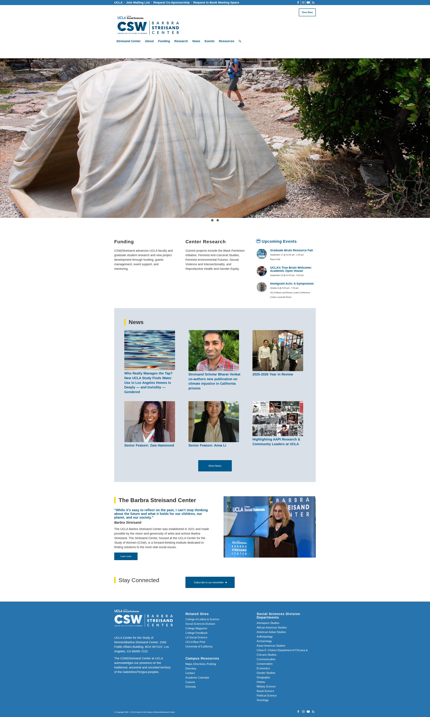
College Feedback (196, 632)
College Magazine (196, 628)
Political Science (267, 695)
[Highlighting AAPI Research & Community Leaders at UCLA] (277, 418)
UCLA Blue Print (195, 642)
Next (427, 138)
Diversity (190, 686)
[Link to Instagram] (303, 2)
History (261, 682)
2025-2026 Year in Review (272, 374)
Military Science (266, 686)
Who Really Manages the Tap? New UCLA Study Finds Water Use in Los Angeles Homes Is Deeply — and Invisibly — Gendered (148, 382)
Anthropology (265, 636)
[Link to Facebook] (298, 2)
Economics (263, 668)
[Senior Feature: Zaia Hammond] (149, 421)
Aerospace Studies (268, 623)
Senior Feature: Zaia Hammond (149, 445)
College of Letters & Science (202, 619)
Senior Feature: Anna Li (207, 445)
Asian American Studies (271, 645)
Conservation (265, 663)
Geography (263, 677)
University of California (198, 646)
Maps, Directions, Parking (200, 664)
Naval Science (265, 691)
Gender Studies (266, 672)
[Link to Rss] (313, 2)
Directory (190, 668)
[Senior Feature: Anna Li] (213, 421)
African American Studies (272, 627)
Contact (190, 673)
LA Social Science (196, 637)
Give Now (307, 12)
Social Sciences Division (200, 623)
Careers (190, 682)
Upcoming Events (279, 241)
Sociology (263, 700)
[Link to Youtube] (308, 2)
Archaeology (264, 641)
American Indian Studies (271, 632)
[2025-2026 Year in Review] (277, 350)
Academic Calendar (197, 677)
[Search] (238, 41)
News (136, 322)
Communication (266, 659)
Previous (3, 138)
